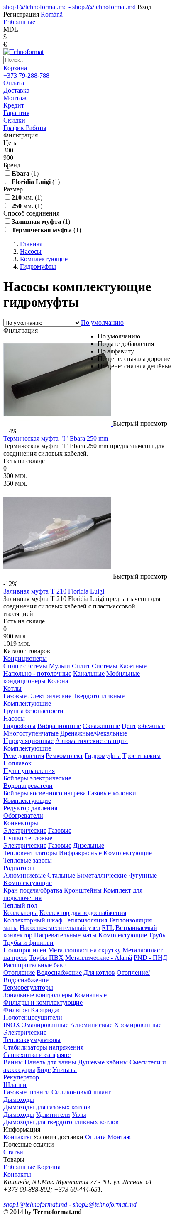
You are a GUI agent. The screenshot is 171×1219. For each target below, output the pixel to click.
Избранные (19, 1166)
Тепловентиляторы (30, 852)
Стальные (61, 875)
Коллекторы (20, 912)
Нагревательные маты (65, 935)
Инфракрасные (80, 852)
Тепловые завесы (27, 860)
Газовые (15, 695)
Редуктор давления (30, 808)
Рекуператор (21, 1077)
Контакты (17, 1137)
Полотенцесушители (32, 1017)
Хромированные (137, 1024)
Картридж (45, 1009)
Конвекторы (20, 823)
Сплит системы (25, 666)
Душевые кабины (103, 1062)
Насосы (14, 718)
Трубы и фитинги (28, 942)
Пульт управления (29, 770)
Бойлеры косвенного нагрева (44, 793)
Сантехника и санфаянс (37, 1054)
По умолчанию (102, 322)
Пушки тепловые (27, 837)
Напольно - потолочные (37, 673)
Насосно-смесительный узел (60, 927)
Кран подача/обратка (32, 890)
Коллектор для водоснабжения (82, 912)
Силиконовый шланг (81, 1092)
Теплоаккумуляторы (32, 1039)
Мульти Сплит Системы (83, 666)
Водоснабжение (59, 972)
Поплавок (17, 763)
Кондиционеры (25, 658)
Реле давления (23, 755)
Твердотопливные (99, 695)
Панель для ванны (50, 1062)
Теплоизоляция (85, 920)
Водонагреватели (28, 785)
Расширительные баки (35, 965)
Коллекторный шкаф (32, 920)
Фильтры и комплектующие (43, 1002)
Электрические (49, 695)
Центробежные (143, 725)
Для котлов (99, 972)
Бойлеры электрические (37, 778)
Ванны (13, 1062)
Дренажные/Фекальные (93, 733)
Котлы (12, 688)
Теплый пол (20, 905)
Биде (44, 1069)
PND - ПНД (150, 957)
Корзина (15, 67)
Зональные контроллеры (38, 994)
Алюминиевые (24, 875)
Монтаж (119, 1137)
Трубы (158, 935)
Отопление (19, 972)
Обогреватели (23, 815)
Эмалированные (45, 1024)
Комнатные (90, 994)
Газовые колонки (112, 793)
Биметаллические (102, 875)
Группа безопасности (33, 710)
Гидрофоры (19, 725)
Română (52, 14)
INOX (11, 1024)
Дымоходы (18, 1099)
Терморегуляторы (28, 987)
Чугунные (142, 875)
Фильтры (16, 1009)
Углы (79, 1114)
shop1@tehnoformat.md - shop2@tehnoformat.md (69, 6)
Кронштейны (83, 890)
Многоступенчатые (31, 733)
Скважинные (101, 725)
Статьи (13, 1151)
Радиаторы (18, 867)
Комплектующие (27, 703)
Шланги (15, 1084)
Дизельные (88, 845)
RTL (108, 927)
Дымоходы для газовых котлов (46, 1107)
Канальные (89, 673)
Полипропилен (24, 950)
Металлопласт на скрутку (84, 950)
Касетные (133, 666)
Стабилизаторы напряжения (43, 1047)
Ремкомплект (64, 755)
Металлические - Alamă (98, 957)
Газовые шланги (26, 1092)
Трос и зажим (141, 755)
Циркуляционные (28, 740)
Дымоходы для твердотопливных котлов (61, 1122)
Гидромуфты (103, 755)
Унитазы (64, 1069)
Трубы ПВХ (46, 957)
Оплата (95, 1137)
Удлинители (53, 1114)
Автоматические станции (91, 740)
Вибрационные (59, 725)
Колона (57, 680)
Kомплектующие (127, 852)
